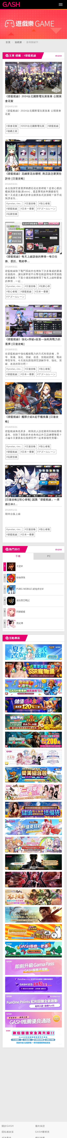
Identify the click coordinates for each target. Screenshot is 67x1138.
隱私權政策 (8, 1132)
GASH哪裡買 (42, 1132)
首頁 (8, 42)
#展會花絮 (11, 126)
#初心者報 (44, 203)
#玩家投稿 (11, 214)
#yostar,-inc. (13, 203)
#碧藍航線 (53, 126)
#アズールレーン (46, 208)
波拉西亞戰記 (23, 600)
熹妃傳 (19, 623)
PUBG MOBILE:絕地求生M (29, 589)
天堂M (19, 566)
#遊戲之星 (11, 131)
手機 (18, 556)
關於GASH (8, 1126)
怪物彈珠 (20, 577)
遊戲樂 (18, 42)
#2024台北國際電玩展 (32, 126)
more (58, 55)
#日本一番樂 (27, 208)
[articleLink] (33, 78)
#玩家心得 (44, 286)
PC (49, 556)
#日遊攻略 (30, 203)
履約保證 (40, 1126)
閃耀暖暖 (20, 611)
